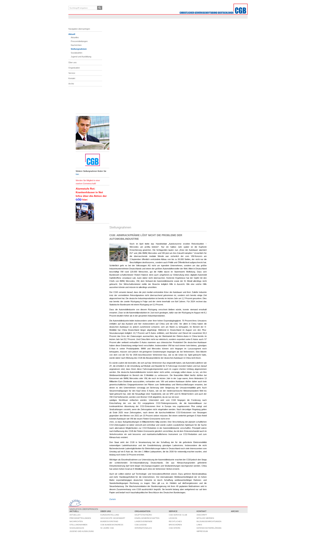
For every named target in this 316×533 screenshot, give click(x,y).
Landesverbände (143, 521)
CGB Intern (174, 528)
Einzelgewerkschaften (147, 518)
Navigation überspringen (79, 29)
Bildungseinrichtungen (209, 521)
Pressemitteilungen (79, 41)
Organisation (74, 68)
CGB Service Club (178, 515)
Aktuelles (75, 37)
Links (199, 525)
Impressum (202, 531)
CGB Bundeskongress (111, 525)
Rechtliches (175, 521)
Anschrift (202, 515)
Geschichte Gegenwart (112, 518)
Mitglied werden (205, 518)
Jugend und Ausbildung (81, 57)
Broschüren (175, 525)
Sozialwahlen (76, 53)
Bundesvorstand (109, 521)
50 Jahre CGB (107, 528)
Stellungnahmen (79, 49)
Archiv (71, 84)
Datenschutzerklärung (209, 528)
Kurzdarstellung (109, 515)
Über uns (72, 62)
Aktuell (71, 34)
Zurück (112, 499)
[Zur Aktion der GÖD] (85, 220)
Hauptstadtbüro (143, 515)
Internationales (143, 528)
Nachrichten (76, 45)
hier (77, 174)
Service (71, 73)
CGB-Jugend (141, 525)
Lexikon (173, 518)
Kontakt (71, 78)
